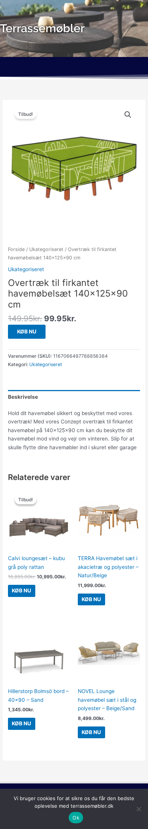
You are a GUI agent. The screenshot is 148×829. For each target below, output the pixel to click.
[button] (74, 68)
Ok (75, 818)
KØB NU (26, 331)
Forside (16, 249)
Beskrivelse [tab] (23, 397)
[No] (138, 809)
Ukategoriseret (46, 249)
